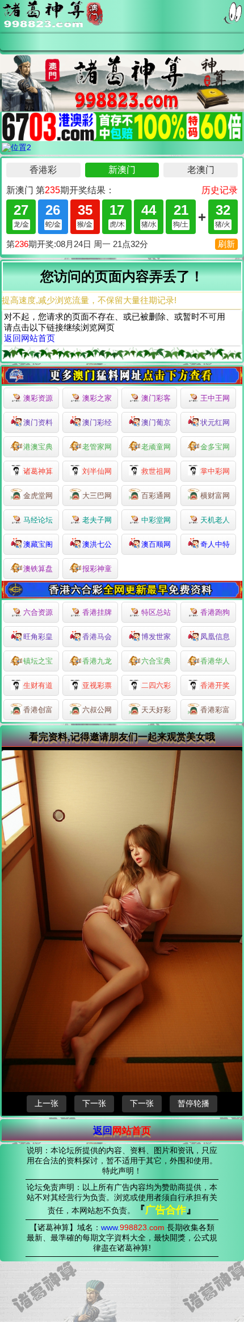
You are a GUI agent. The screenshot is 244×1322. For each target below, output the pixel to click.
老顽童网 (156, 447)
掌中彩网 (215, 471)
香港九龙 (97, 661)
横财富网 (215, 495)
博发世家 (156, 636)
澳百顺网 (156, 544)
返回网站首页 (29, 338)
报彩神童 (97, 568)
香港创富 (38, 709)
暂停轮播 (193, 1103)
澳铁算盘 (38, 568)
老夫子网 (97, 520)
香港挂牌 (97, 612)
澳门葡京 (156, 422)
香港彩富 (215, 709)
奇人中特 (215, 544)
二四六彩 (156, 685)
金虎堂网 (38, 495)
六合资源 (38, 612)
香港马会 (97, 636)
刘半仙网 (97, 471)
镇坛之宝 (38, 661)
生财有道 (38, 685)
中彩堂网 (156, 520)
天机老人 (215, 520)
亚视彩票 (97, 685)
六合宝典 (156, 661)
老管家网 (97, 447)
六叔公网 (97, 709)
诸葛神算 (38, 471)
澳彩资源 (38, 398)
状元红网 (215, 422)
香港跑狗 (215, 612)
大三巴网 (97, 495)
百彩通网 (156, 495)
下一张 (94, 1103)
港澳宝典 (38, 447)
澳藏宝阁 (38, 544)
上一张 (46, 1103)
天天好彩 (156, 709)
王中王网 (215, 398)
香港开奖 (215, 685)
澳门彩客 (156, 398)
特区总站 (156, 612)
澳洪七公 (97, 544)
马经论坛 (38, 520)
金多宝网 (215, 447)
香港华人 (215, 661)
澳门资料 (38, 422)
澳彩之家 (97, 398)
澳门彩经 (97, 422)
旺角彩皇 (38, 636)
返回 (122, 1130)
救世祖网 (156, 471)
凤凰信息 (215, 636)
